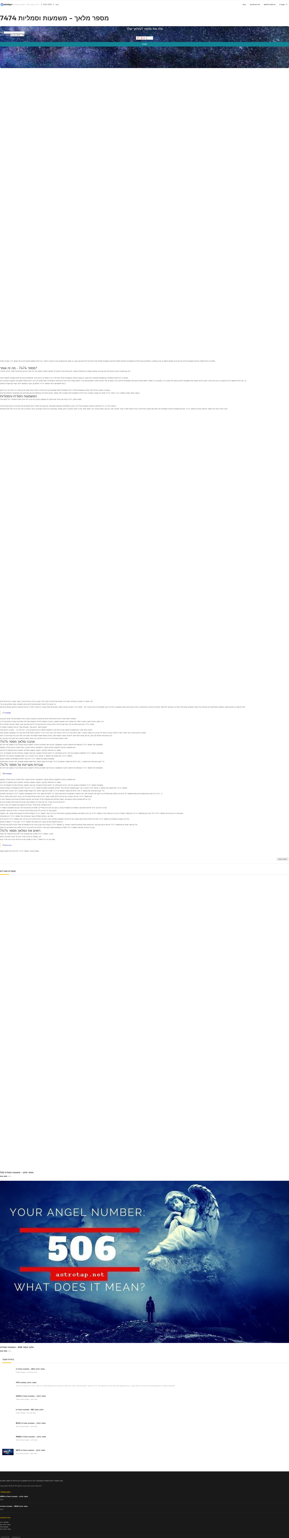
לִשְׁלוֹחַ (144, 44)
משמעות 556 (4, 1527)
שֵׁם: (2, 32)
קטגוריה (282, 4)
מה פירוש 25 (6, 845)
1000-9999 (47, 4)
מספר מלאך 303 (5, 1524)
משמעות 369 (7, 774)
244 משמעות (4, 1522)
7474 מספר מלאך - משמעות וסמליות (26, 4)
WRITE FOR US (269, 4)
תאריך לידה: (5, 35)
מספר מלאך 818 (5, 1529)
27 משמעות (6, 713)
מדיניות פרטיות (255, 4)
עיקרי (244, 4)
